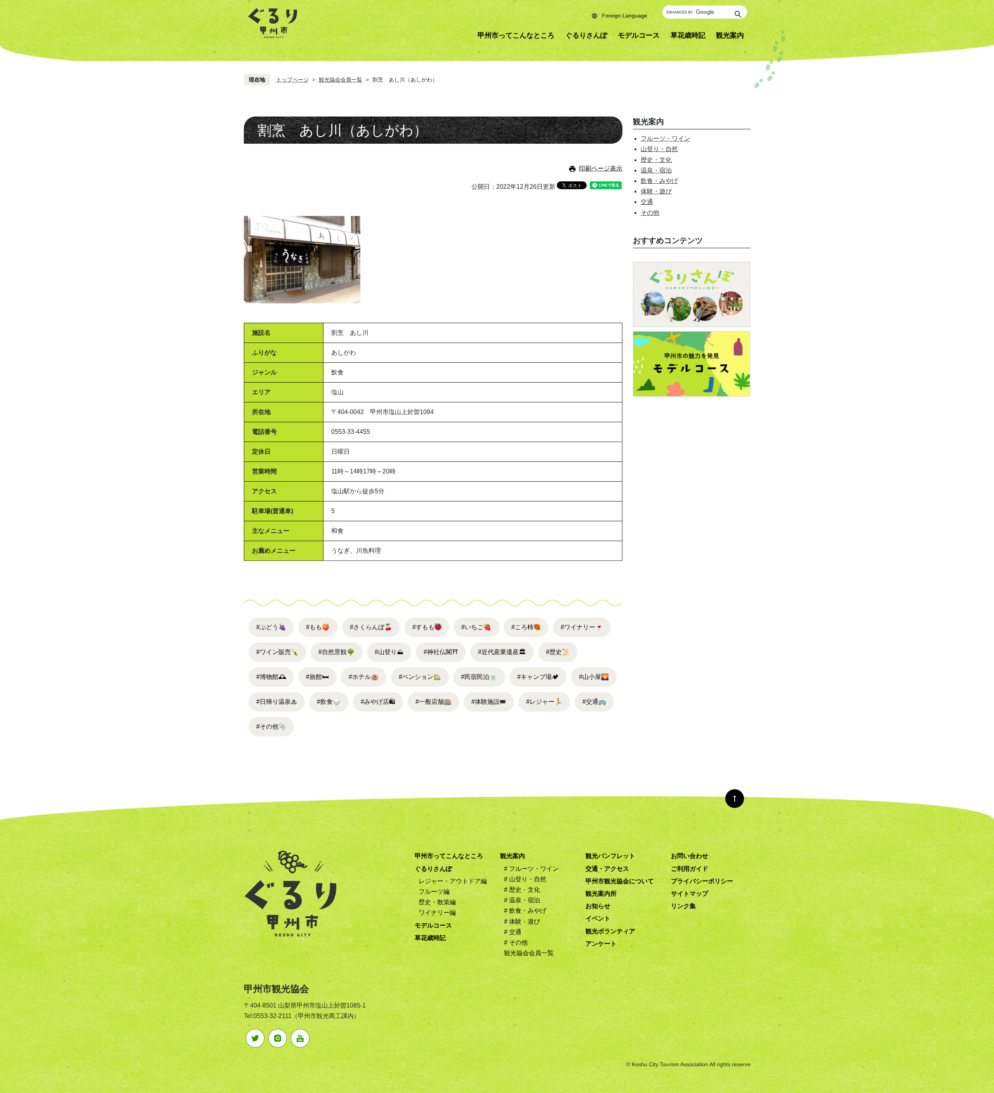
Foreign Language (624, 15)
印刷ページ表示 (600, 168)
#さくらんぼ (371, 627)
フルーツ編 (434, 891)
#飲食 (329, 701)
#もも (318, 627)
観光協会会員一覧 (340, 80)
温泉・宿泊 (656, 170)
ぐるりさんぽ (586, 35)
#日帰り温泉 (276, 701)
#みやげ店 (378, 701)
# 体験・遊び (522, 921)
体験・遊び (656, 191)
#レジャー (544, 701)
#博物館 (271, 677)
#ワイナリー (582, 627)
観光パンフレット (610, 856)
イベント (598, 918)
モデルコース (639, 35)
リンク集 (683, 906)
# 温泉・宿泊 (522, 900)
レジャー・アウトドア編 (453, 881)
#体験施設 (488, 701)
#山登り (389, 652)
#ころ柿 (522, 627)
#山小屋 (594, 677)
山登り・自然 (659, 149)
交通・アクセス (607, 868)
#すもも (423, 627)
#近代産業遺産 (502, 652)
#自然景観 (336, 652)
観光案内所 (601, 893)
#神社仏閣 (441, 652)
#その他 (271, 726)
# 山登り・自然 (525, 879)
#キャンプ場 (538, 677)
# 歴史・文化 (522, 889)
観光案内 (730, 35)
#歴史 (558, 652)
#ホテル (364, 677)
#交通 (594, 701)
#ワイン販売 (277, 652)
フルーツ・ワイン (665, 138)
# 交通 (512, 932)
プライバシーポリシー (702, 881)
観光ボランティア (610, 931)
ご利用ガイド (689, 868)
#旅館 (317, 677)
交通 (647, 201)
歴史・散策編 (437, 902)
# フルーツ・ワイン (531, 868)
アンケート (601, 943)
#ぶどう (271, 627)
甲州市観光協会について (620, 881)
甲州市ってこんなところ (516, 35)
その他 (650, 212)
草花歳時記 (688, 35)
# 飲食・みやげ (525, 910)
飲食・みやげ (659, 181)
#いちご (476, 627)
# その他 (516, 942)
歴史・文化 (656, 160)
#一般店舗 (433, 701)
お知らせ (598, 906)
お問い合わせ (689, 856)
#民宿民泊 (479, 677)
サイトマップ (689, 893)
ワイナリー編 (437, 912)
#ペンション (420, 677)
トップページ (292, 80)
